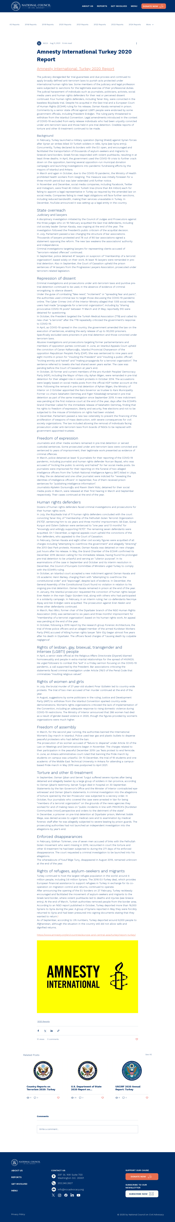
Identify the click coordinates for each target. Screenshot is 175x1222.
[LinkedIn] (72, 1195)
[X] (53, 1195)
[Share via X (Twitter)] (45, 1030)
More (148, 24)
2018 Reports (31, 24)
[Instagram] (60, 1195)
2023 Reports (117, 24)
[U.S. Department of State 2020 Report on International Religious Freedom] (87, 1071)
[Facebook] (66, 1195)
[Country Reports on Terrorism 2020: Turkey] (43, 1071)
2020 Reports (65, 24)
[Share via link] (58, 1030)
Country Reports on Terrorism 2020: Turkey (41, 1088)
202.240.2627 (65, 1183)
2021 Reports (82, 24)
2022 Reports (100, 24)
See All (148, 1054)
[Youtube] (78, 1195)
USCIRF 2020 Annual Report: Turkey (127, 1088)
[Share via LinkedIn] (51, 1030)
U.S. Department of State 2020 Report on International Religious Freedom (86, 1088)
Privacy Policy (18, 1214)
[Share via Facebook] (38, 1030)
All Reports (14, 24)
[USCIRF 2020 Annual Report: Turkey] (132, 1071)
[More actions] (136, 43)
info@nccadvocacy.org (71, 1189)
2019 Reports (48, 24)
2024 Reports (135, 24)
